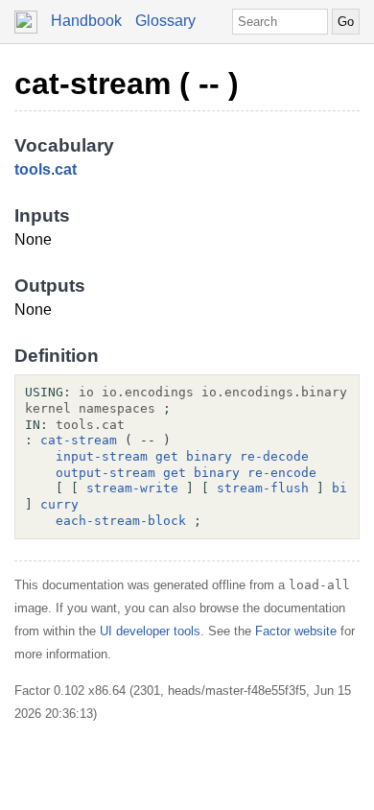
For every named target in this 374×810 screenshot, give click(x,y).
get (166, 456)
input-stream (102, 456)
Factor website (296, 631)
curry (59, 504)
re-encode (281, 472)
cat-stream (78, 440)
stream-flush (263, 488)
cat (66, 169)
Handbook (86, 20)
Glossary (165, 20)
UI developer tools (150, 631)
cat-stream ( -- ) (126, 83)
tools (32, 169)
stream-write (132, 488)
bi (339, 488)
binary (209, 456)
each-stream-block (121, 520)
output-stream (105, 472)
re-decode (274, 456)
